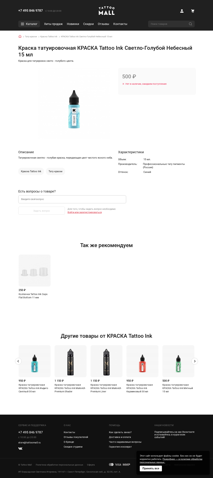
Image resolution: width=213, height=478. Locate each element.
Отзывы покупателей (76, 437)
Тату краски (31, 36)
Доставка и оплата (120, 437)
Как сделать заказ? (120, 432)
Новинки (73, 24)
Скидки (88, 24)
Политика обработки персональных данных (59, 465)
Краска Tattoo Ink (48, 36)
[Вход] (181, 10)
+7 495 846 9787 (30, 10)
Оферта (91, 465)
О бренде (69, 442)
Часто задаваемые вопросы (125, 442)
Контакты (120, 24)
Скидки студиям (73, 446)
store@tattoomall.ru (29, 442)
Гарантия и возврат (120, 446)
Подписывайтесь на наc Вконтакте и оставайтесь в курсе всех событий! (174, 435)
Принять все (150, 468)
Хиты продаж (53, 24)
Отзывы (103, 24)
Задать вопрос (41, 210)
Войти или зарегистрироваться (85, 212)
